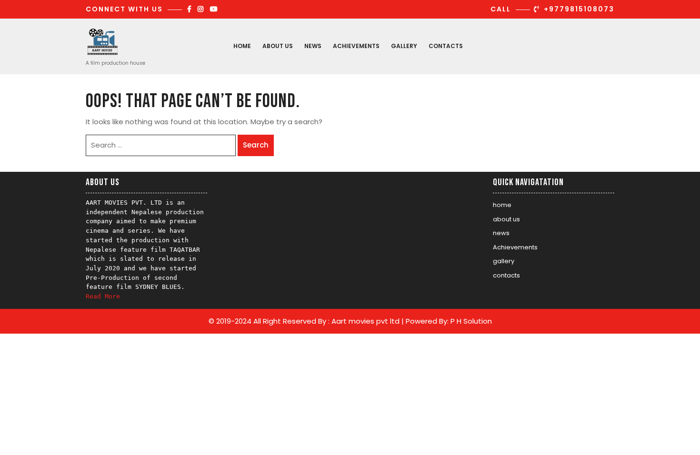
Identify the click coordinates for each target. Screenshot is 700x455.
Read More (103, 296)
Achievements (356, 46)
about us (277, 46)
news (312, 46)
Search (256, 145)
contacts (446, 46)
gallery (404, 46)
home (242, 46)
